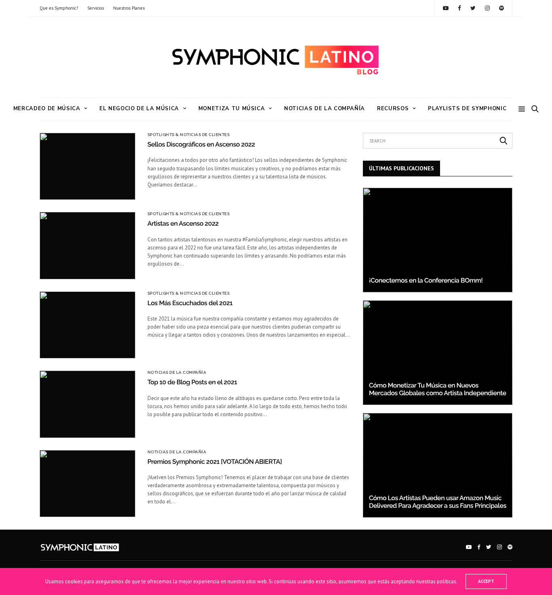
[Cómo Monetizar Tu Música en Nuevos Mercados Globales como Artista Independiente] (437, 352)
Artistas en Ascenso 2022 (183, 223)
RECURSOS (393, 108)
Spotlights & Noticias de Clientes (188, 135)
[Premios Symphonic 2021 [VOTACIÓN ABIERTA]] (87, 483)
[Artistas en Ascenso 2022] (87, 245)
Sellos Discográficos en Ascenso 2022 (201, 144)
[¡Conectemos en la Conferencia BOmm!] (437, 240)
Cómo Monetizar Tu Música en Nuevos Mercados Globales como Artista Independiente (437, 388)
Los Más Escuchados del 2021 (190, 303)
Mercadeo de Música (46, 108)
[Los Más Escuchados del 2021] (87, 324)
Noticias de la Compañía (324, 108)
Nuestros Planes (129, 8)
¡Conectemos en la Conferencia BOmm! (425, 280)
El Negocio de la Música (139, 108)
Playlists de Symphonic (467, 108)
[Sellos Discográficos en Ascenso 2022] (87, 166)
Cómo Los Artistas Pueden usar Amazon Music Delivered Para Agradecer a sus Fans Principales (437, 501)
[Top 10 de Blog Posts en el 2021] (87, 404)
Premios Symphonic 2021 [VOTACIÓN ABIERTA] (214, 461)
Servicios (95, 8)
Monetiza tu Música (231, 108)
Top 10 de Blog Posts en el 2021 (192, 382)
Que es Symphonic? (59, 8)
